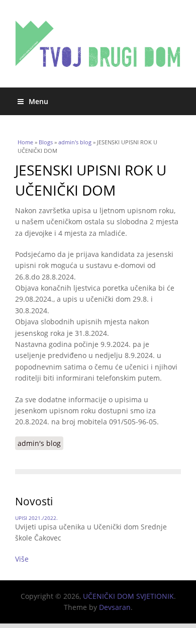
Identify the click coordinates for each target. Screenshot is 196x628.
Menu (38, 101)
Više (22, 559)
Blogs (46, 142)
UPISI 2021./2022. (36, 517)
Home (25, 142)
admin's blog (74, 142)
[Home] (98, 43)
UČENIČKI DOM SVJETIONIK (128, 596)
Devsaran (115, 607)
